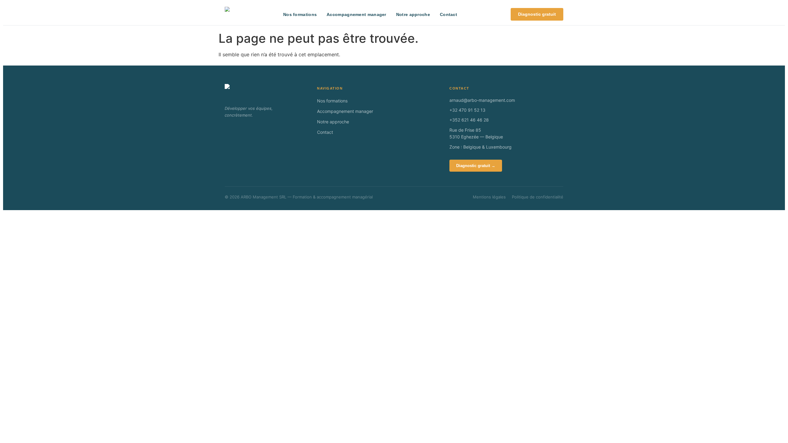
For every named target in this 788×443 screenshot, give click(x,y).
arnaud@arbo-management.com (482, 100)
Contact (448, 14)
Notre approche (413, 14)
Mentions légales (489, 196)
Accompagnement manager (356, 14)
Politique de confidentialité (537, 196)
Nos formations (300, 14)
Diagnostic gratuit (537, 14)
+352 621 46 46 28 (469, 119)
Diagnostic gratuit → (475, 165)
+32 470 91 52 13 (467, 110)
